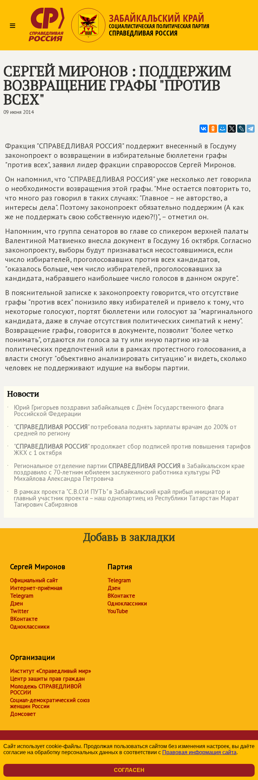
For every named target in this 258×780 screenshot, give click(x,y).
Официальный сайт (34, 580)
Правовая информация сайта (199, 752)
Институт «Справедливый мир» (50, 671)
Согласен (129, 770)
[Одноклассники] (213, 129)
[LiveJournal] (241, 129)
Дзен (16, 603)
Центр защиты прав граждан (47, 679)
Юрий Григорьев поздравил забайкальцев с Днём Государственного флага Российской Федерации (115, 411)
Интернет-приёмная (36, 588)
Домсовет (23, 714)
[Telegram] (251, 129)
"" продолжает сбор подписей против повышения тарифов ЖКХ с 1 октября (129, 450)
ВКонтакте (24, 619)
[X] (232, 129)
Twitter (19, 611)
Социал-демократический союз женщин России (50, 703)
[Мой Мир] (222, 129)
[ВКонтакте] (204, 129)
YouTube (118, 611)
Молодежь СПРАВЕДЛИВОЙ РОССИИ (46, 689)
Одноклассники (29, 627)
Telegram (21, 596)
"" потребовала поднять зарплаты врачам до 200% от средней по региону (122, 430)
